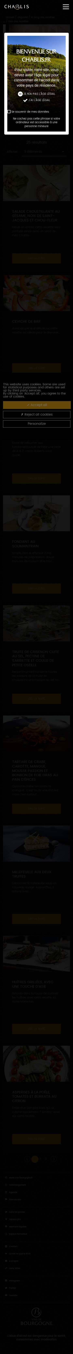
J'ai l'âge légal (39, 100)
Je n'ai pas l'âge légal (39, 94)
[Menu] (66, 6)
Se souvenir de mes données (30, 112)
